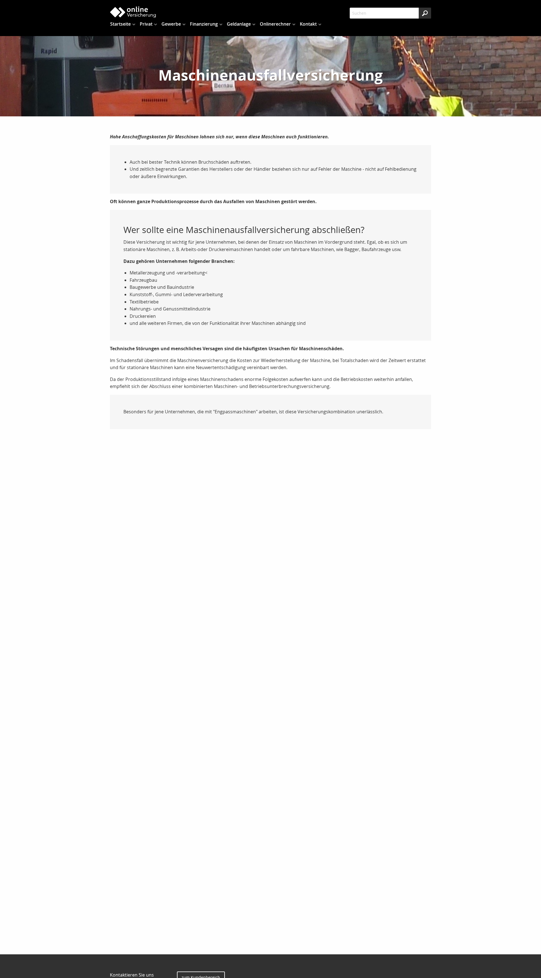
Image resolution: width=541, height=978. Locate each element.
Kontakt (308, 24)
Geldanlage (239, 24)
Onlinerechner (275, 24)
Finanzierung (204, 24)
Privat (146, 24)
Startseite (120, 24)
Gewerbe (171, 24)
